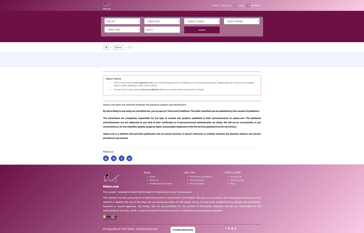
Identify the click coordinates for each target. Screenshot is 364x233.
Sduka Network (183, 229)
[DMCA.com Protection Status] (110, 216)
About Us (154, 180)
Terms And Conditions (201, 176)
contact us (226, 5)
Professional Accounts (160, 183)
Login (241, 5)
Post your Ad (236, 180)
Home (215, 5)
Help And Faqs (197, 183)
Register (255, 5)
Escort (118, 47)
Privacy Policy (197, 180)
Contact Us (235, 176)
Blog (232, 183)
